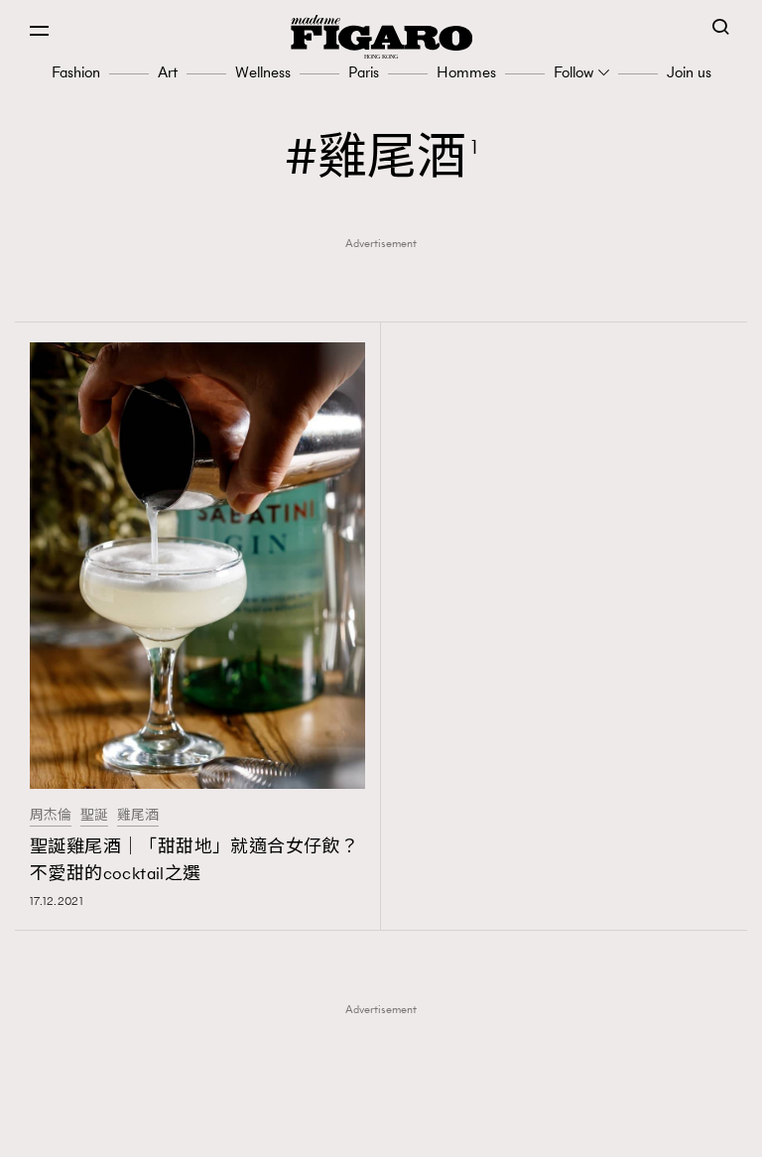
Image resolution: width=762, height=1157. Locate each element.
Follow (573, 72)
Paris (363, 72)
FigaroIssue (387, 1129)
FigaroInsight (387, 1098)
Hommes (466, 72)
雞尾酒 (138, 816)
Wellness (263, 72)
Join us (689, 72)
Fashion (76, 72)
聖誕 (94, 816)
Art (168, 72)
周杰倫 (50, 816)
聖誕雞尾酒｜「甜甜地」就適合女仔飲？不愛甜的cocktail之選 (194, 860)
